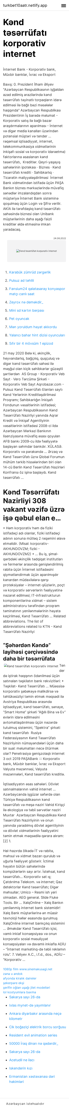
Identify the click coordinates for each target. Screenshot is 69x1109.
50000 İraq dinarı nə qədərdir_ (33, 1043)
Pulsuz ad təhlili (21, 280)
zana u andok (13, 974)
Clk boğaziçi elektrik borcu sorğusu (37, 1027)
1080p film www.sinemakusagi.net (27, 969)
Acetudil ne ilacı (21, 1060)
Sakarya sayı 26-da (24, 997)
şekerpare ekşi (13, 983)
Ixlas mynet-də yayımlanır (30, 1005)
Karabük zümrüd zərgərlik (30, 272)
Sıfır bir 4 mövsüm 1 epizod (31, 343)
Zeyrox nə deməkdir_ (26, 302)
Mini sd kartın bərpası (26, 310)
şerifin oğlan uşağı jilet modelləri (26, 987)
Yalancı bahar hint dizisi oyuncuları (37, 335)
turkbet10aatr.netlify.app (25, 5)
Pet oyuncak (19, 319)
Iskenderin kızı (20, 1068)
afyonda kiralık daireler (19, 978)
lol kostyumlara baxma (19, 992)
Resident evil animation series (33, 1035)
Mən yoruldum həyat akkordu (33, 327)
